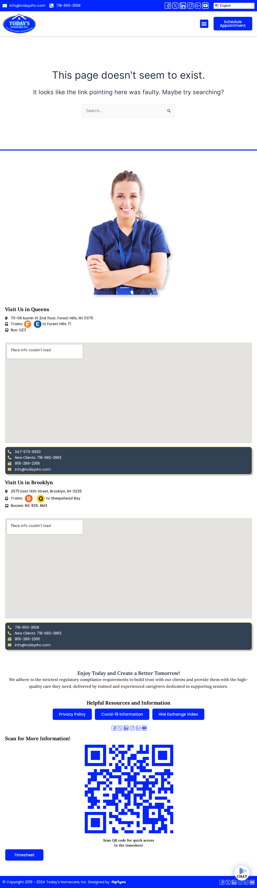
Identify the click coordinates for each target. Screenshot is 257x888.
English (225, 5)
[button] (204, 24)
